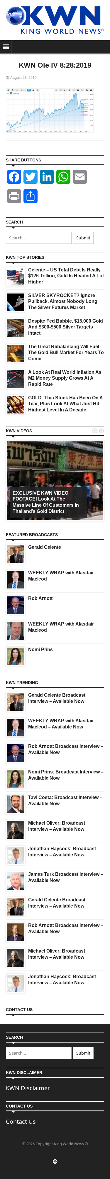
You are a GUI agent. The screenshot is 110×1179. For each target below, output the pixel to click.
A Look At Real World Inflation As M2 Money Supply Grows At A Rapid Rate (64, 378)
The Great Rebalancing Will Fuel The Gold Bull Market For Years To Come (66, 352)
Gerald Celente (44, 547)
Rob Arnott (40, 598)
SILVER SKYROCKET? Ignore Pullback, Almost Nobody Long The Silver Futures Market (62, 301)
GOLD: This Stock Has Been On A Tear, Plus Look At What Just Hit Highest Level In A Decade (65, 404)
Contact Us (21, 1121)
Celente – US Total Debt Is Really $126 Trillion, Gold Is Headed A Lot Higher (66, 276)
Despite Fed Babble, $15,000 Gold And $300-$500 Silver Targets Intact (65, 327)
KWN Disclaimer (28, 1088)
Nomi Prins (40, 649)
